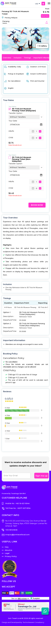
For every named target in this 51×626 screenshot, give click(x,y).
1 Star (7, 439)
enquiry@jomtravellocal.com (17, 535)
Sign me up (41, 476)
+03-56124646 (11, 530)
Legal (7, 553)
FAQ (6, 547)
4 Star (7, 415)
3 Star (7, 423)
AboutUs (8, 550)
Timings (27, 58)
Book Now (45, 16)
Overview (7, 58)
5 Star (7, 408)
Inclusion (17, 58)
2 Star (7, 431)
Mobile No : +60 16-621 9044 (17, 503)
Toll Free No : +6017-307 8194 (17, 508)
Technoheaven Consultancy (33, 622)
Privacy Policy (11, 556)
